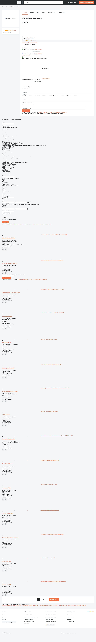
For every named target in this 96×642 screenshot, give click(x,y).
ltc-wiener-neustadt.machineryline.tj (29, 42)
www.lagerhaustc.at (26, 54)
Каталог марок (27, 623)
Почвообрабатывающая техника (9, 605)
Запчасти (70, 605)
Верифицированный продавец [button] (28, 36)
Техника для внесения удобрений (79, 605)
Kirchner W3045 (6, 414)
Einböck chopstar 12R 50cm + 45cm (11, 292)
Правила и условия (28, 614)
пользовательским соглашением (60, 112)
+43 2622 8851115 (38, 53)
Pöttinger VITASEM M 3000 (8, 439)
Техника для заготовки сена (22, 605)
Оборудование (45, 605)
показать (5, 217)
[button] (29, 44)
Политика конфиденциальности (30, 617)
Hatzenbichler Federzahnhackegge (10, 537)
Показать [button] (32, 49)
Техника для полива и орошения (56, 605)
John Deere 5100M (6, 488)
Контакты (4, 619)
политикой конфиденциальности (45, 112)
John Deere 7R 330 (6, 342)
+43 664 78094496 (38, 49)
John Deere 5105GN (7, 316)
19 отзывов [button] (13, 30)
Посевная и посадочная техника (35, 605)
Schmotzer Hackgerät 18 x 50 (9, 263)
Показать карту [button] (45, 68)
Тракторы (65, 605)
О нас (3, 614)
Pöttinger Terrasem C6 (7, 513)
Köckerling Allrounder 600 (8, 368)
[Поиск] (25, 2)
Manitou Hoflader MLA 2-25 (8, 238)
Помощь (4, 617)
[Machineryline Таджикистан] (9, 2)
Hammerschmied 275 (7, 463)
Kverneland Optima (6, 584)
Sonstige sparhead (6, 561)
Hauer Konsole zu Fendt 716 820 (10, 391)
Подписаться (6, 277)
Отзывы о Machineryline (29, 621)
